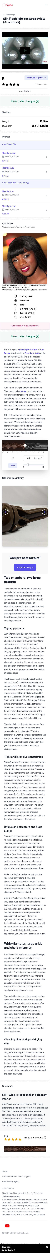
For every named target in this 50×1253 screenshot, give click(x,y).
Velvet (24, 391)
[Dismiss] (46, 1246)
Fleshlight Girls (32, 353)
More (13, 465)
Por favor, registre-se (36, 78)
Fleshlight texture (28, 349)
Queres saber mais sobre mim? (25, 325)
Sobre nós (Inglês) (10, 1181)
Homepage (10, 15)
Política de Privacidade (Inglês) (16, 1176)
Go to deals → (9, 1250)
